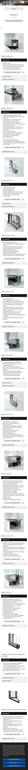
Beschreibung (5, 60)
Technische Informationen (12, 72)
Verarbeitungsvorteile (8, 79)
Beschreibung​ (5, 239)
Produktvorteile (6, 76)
